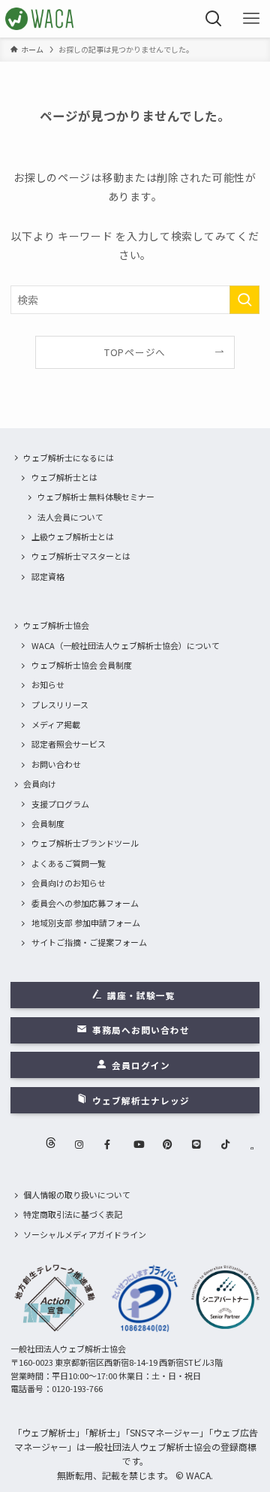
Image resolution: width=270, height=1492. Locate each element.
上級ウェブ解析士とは (73, 536)
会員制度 (48, 823)
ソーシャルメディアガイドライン (84, 1234)
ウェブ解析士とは (65, 477)
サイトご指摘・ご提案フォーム (89, 942)
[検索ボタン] (213, 19)
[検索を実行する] (245, 299)
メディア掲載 (56, 724)
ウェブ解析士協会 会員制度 (82, 665)
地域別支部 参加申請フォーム (86, 923)
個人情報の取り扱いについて (76, 1194)
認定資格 (48, 576)
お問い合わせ (56, 764)
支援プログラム (60, 804)
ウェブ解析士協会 (56, 625)
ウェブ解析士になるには (68, 458)
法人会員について (71, 517)
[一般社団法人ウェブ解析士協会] (40, 19)
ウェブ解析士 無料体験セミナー (96, 497)
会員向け (39, 784)
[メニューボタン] (251, 19)
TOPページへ (135, 352)
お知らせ (48, 684)
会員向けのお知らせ (69, 883)
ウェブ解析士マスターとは (81, 556)
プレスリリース (60, 705)
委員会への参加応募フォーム (85, 903)
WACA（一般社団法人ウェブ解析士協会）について (126, 645)
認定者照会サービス (69, 744)
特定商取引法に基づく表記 (72, 1214)
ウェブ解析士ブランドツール (85, 843)
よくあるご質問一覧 (69, 863)
